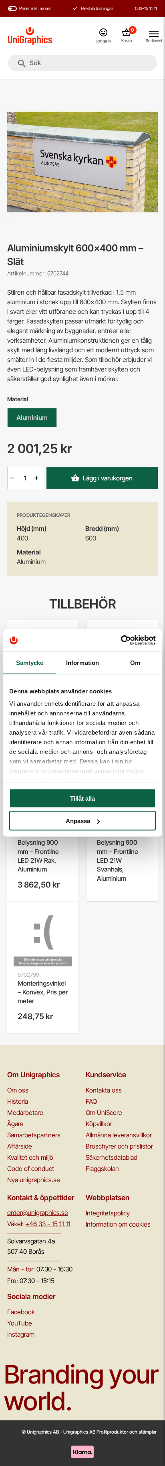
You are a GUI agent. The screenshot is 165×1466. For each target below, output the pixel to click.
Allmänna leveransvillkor (119, 1135)
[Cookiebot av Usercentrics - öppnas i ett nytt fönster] (121, 640)
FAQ (91, 1101)
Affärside (19, 1146)
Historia (17, 1101)
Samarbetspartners (33, 1135)
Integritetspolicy (108, 1213)
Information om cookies (118, 1224)
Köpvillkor (99, 1124)
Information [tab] (82, 662)
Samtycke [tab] (30, 662)
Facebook (21, 1312)
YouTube (19, 1323)
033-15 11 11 (146, 8)
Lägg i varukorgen (108, 478)
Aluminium (32, 418)
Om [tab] (135, 662)
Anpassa (78, 820)
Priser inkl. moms (35, 8)
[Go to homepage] (30, 36)
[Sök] (22, 64)
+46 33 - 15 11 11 (47, 1224)
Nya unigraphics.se (33, 1180)
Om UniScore (104, 1113)
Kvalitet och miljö (30, 1157)
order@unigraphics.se (37, 1213)
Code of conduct (30, 1169)
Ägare (15, 1124)
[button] (13, 478)
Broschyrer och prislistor (119, 1146)
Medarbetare (25, 1113)
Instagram (20, 1334)
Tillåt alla (82, 798)
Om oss (17, 1090)
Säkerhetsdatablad (111, 1157)
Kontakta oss (104, 1090)
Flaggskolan (102, 1169)
